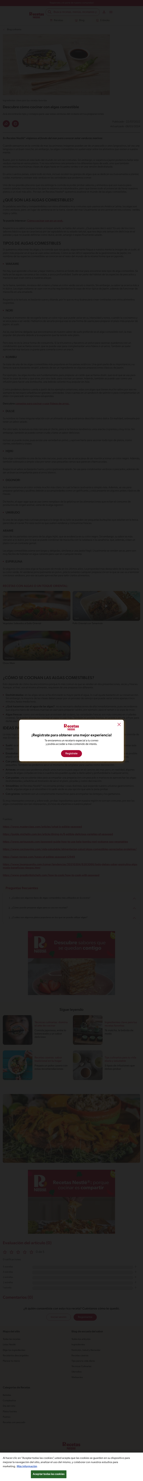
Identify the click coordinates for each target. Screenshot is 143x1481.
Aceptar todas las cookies (49, 1474)
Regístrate (71, 753)
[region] (71, 1467)
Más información (27, 1466)
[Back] (119, 725)
